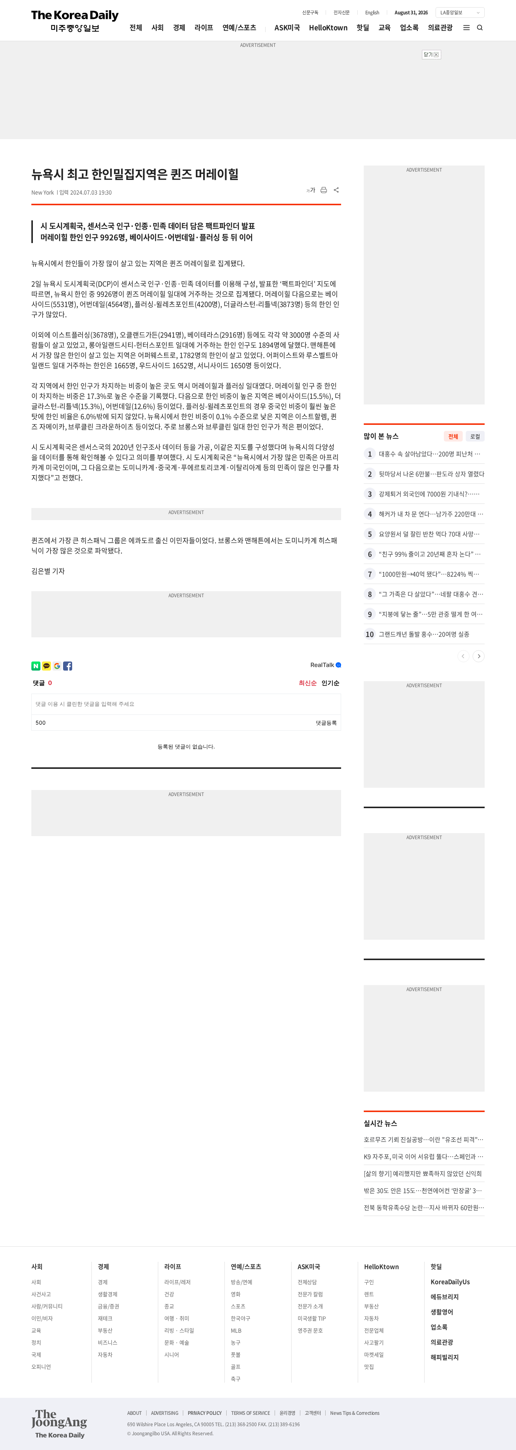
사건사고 (41, 1294)
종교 (169, 1306)
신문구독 (310, 12)
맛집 (369, 1366)
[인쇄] (323, 190)
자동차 (105, 1354)
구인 (369, 1282)
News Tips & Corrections (354, 1413)
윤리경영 (287, 1413)
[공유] (336, 190)
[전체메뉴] (466, 27)
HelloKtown (328, 27)
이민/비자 (42, 1318)
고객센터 (313, 1413)
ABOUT (134, 1413)
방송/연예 (241, 1282)
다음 (479, 656)
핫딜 (363, 27)
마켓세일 (374, 1354)
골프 (236, 1366)
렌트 (369, 1294)
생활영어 (442, 1311)
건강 (169, 1294)
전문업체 (374, 1330)
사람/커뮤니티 (47, 1306)
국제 (36, 1354)
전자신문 (341, 12)
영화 (236, 1294)
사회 (157, 27)
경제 (179, 27)
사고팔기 (374, 1342)
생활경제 (107, 1294)
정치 (36, 1342)
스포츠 (238, 1306)
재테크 (105, 1318)
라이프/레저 (177, 1282)
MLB (236, 1330)
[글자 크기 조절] (310, 190)
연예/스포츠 (239, 27)
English (372, 12)
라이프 (204, 27)
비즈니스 (107, 1342)
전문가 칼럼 (310, 1294)
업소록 (409, 27)
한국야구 (240, 1318)
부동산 (105, 1330)
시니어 (171, 1354)
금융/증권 (108, 1306)
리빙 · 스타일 (179, 1330)
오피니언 (41, 1366)
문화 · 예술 (176, 1342)
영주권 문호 (310, 1330)
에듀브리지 (445, 1296)
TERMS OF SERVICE (250, 1413)
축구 (236, 1378)
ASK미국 (287, 27)
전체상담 (307, 1282)
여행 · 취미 (176, 1318)
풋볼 (236, 1354)
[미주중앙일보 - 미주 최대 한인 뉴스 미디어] (75, 21)
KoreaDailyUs (450, 1281)
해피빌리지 (445, 1357)
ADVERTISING (164, 1413)
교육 (385, 27)
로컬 (475, 436)
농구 (236, 1342)
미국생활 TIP (312, 1318)
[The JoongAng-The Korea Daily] (59, 1424)
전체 (136, 27)
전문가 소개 (310, 1306)
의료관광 (440, 27)
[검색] (480, 27)
